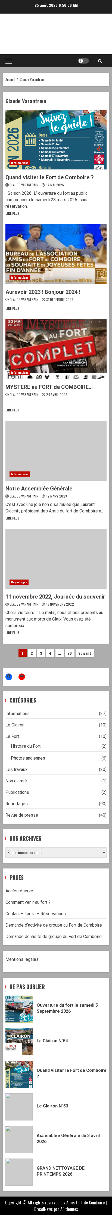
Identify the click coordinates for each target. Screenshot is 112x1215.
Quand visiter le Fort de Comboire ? (56, 139)
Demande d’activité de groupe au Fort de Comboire (53, 925)
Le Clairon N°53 (19, 1106)
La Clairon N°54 (19, 1041)
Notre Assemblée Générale (56, 451)
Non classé (16, 780)
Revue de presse (21, 815)
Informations (19, 163)
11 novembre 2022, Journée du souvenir (56, 559)
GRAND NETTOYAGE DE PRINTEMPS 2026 (19, 1172)
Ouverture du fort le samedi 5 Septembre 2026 (19, 1009)
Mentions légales (22, 959)
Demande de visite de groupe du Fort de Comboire (53, 936)
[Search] (100, 61)
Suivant (84, 653)
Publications (17, 792)
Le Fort (12, 736)
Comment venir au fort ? (28, 902)
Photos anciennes (28, 758)
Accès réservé (19, 890)
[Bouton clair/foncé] (83, 61)
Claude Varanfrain (24, 184)
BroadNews (43, 1209)
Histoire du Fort (26, 746)
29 (69, 653)
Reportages (19, 582)
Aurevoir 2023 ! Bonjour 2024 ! (56, 254)
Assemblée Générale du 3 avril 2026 (19, 1139)
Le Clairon (14, 725)
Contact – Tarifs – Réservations (35, 913)
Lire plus (12, 213)
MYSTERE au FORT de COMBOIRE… (56, 349)
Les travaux (16, 769)
